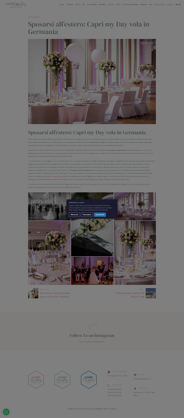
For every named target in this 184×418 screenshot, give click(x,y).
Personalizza (87, 214)
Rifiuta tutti (74, 214)
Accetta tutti (100, 214)
